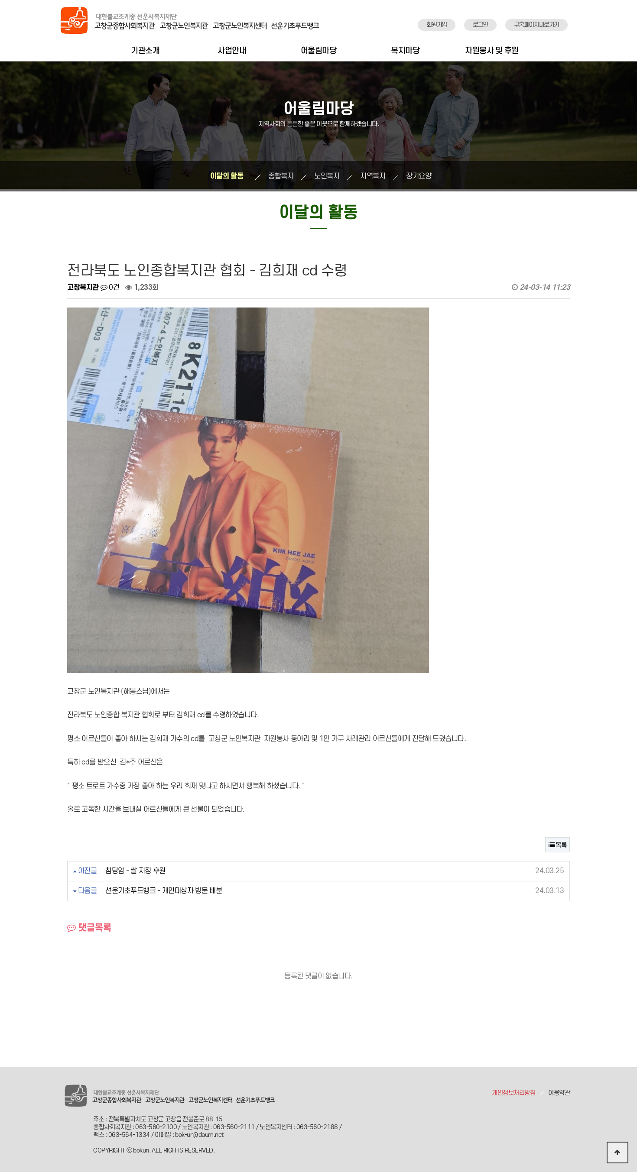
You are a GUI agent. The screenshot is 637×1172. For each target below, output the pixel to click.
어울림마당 (319, 50)
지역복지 (372, 176)
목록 (560, 845)
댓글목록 (93, 928)
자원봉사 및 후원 (492, 50)
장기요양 (418, 176)
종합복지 (280, 176)
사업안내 (232, 50)
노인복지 (326, 176)
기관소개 (145, 50)
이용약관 (559, 1093)
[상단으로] (617, 1152)
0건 (113, 287)
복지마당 (405, 50)
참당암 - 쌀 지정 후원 (135, 871)
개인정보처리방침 (513, 1093)
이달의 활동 (227, 176)
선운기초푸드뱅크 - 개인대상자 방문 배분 (163, 891)
